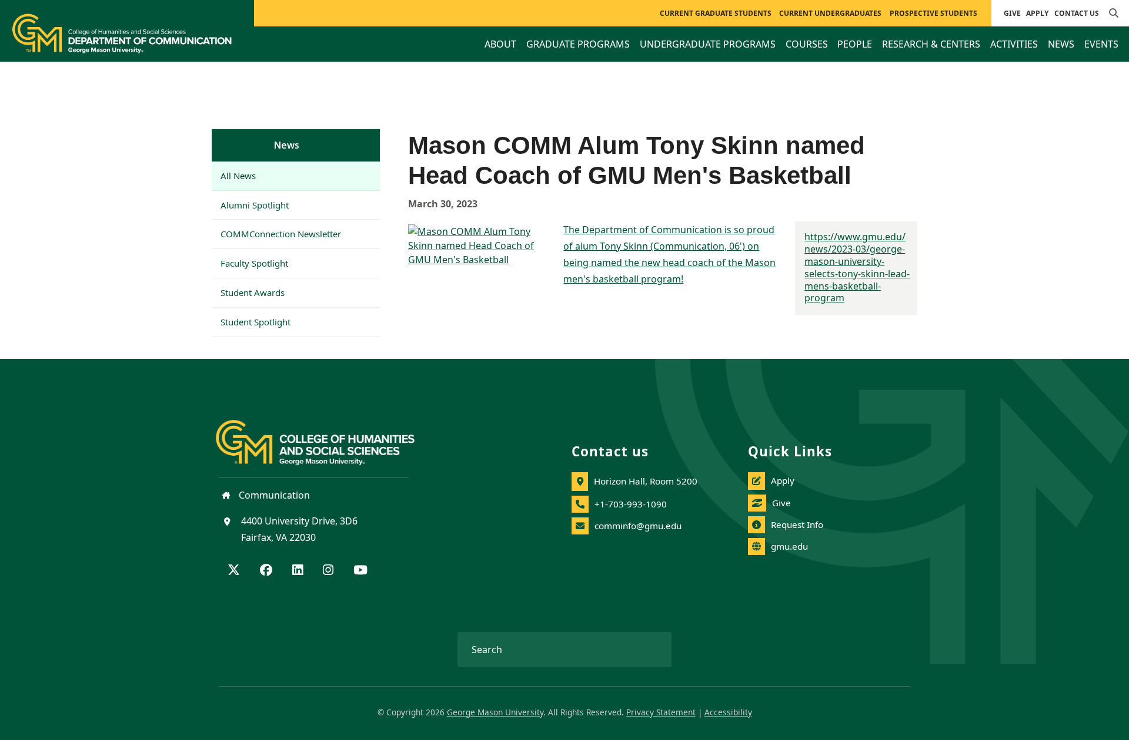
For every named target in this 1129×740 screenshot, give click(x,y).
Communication (273, 495)
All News (238, 175)
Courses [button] (807, 44)
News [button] (1061, 44)
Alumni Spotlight (255, 205)
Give (1012, 13)
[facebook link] (266, 570)
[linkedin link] (297, 570)
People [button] (854, 44)
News (286, 145)
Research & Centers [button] (931, 44)
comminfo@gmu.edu (638, 526)
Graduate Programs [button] (578, 44)
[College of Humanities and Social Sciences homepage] (327, 435)
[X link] (234, 570)
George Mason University (495, 712)
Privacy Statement (661, 712)
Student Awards (253, 292)
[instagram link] (328, 570)
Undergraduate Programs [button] (708, 44)
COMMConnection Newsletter (281, 234)
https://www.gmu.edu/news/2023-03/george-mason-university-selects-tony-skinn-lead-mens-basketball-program (857, 267)
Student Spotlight (255, 322)
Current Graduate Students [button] (715, 13)
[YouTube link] (360, 570)
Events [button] (1101, 44)
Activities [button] (1014, 44)
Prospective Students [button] (933, 13)
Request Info (797, 524)
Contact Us (1076, 13)
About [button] (500, 44)
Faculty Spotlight (254, 263)
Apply (1037, 13)
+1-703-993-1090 (630, 504)
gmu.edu (789, 546)
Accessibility (728, 712)
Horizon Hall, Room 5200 (645, 481)
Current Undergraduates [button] (830, 13)
